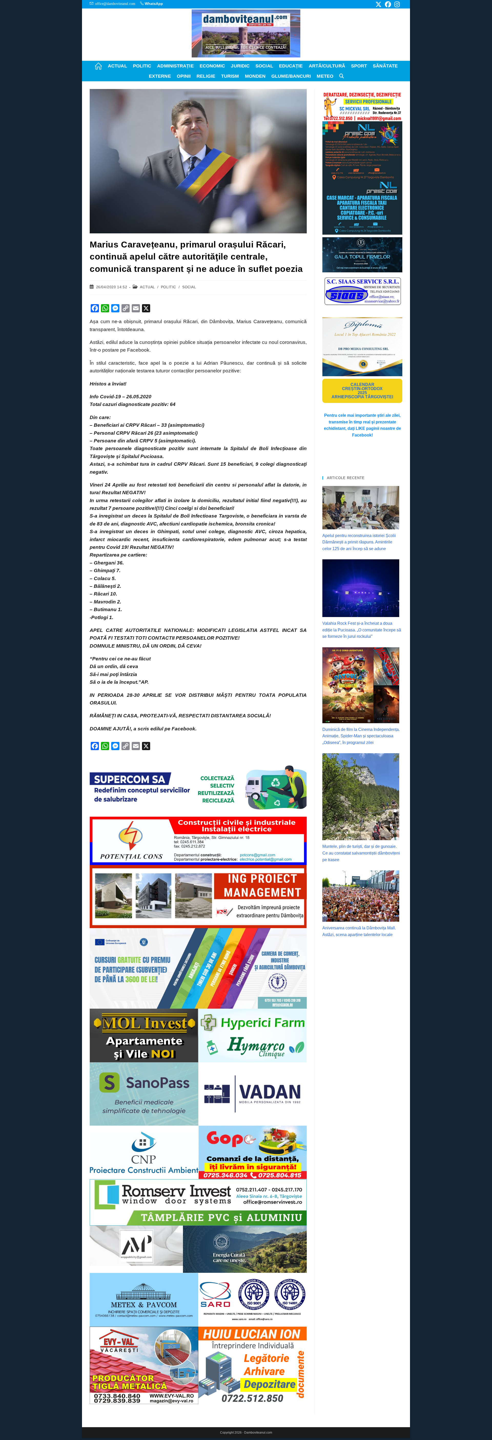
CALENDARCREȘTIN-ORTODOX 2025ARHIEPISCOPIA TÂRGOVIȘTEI (362, 390)
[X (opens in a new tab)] (378, 4)
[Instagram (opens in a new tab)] (396, 4)
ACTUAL (147, 287)
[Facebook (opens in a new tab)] (388, 4)
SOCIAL (189, 287)
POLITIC (168, 287)
